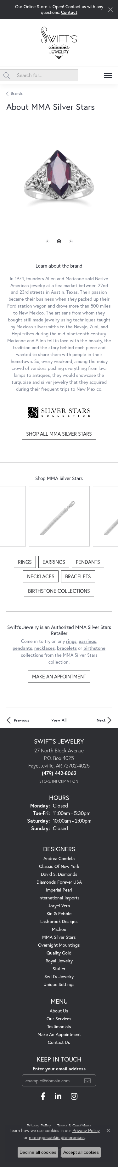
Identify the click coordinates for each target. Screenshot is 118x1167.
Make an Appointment (59, 676)
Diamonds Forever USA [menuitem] (59, 882)
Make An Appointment (59, 1034)
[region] (59, 190)
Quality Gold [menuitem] (59, 953)
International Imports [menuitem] (59, 898)
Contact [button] (69, 12)
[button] (47, 241)
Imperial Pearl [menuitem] (59, 890)
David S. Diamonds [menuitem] (59, 874)
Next (101, 720)
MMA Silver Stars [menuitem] (59, 937)
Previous (21, 720)
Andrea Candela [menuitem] (59, 858)
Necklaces (40, 576)
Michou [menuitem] (59, 929)
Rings (25, 561)
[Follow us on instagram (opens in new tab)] (74, 1096)
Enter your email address (59, 1069)
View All (58, 720)
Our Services (59, 1019)
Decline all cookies (38, 1152)
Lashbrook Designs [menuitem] (59, 921)
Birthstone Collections (59, 590)
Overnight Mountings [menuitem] (59, 945)
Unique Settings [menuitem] (59, 984)
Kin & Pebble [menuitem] (59, 913)
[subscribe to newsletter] (87, 1080)
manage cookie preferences (57, 1137)
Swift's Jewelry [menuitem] (59, 976)
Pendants (88, 561)
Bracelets (78, 576)
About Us (59, 1011)
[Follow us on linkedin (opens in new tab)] (58, 1096)
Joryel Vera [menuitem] (59, 906)
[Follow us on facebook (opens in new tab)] (42, 1096)
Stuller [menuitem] (59, 969)
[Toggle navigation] (108, 75)
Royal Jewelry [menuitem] (59, 961)
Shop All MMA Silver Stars (59, 433)
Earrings (53, 561)
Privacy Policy (86, 1130)
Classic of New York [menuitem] (59, 866)
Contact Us (59, 1042)
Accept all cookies (81, 1152)
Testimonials (59, 1026)
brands (17, 93)
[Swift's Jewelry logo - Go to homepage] (59, 42)
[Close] (110, 10)
